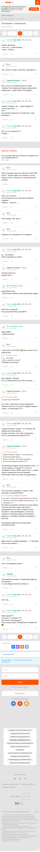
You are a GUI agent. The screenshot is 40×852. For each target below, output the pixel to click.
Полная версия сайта (10, 784)
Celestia (9, 574)
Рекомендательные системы (10, 841)
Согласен (34, 9)
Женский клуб (20, 19)
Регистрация (20, 693)
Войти (20, 682)
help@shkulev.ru (15, 839)
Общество (12, 19)
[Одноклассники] (22, 647)
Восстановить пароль (20, 687)
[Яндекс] (20, 703)
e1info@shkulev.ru (12, 837)
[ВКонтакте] (13, 647)
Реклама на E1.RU (28, 784)
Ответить (5, 54)
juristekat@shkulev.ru (24, 837)
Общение (4, 19)
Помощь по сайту (8, 787)
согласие (15, 9)
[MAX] (18, 647)
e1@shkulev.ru (24, 834)
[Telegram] (27, 647)
